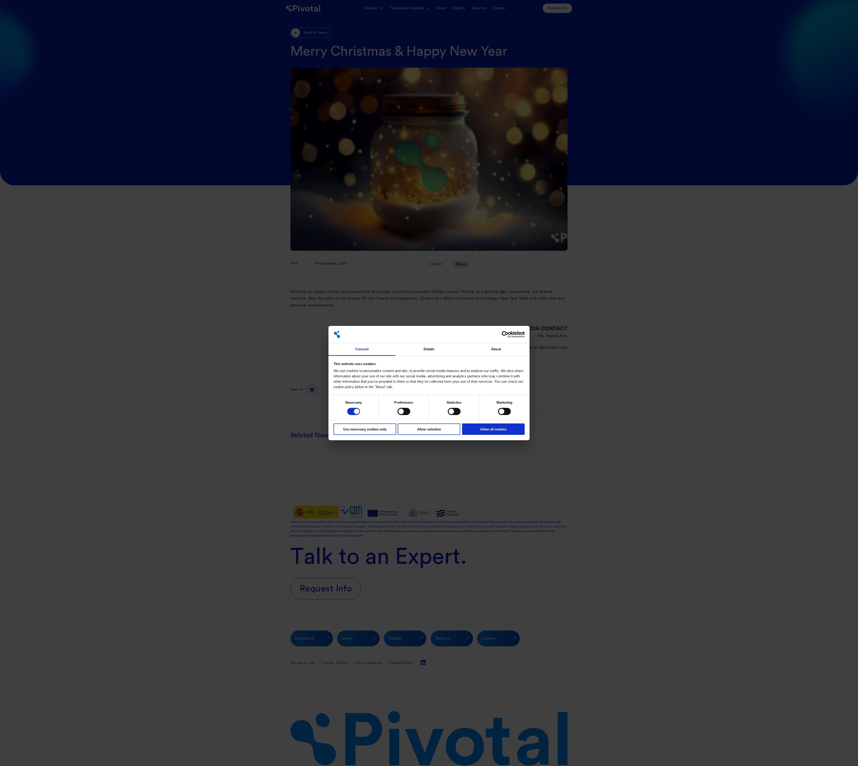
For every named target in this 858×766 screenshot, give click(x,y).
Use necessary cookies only (365, 429)
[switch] (403, 411)
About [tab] (496, 349)
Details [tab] (429, 349)
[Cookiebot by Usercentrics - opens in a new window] (505, 334)
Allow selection (429, 429)
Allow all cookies (493, 429)
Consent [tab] (362, 349)
